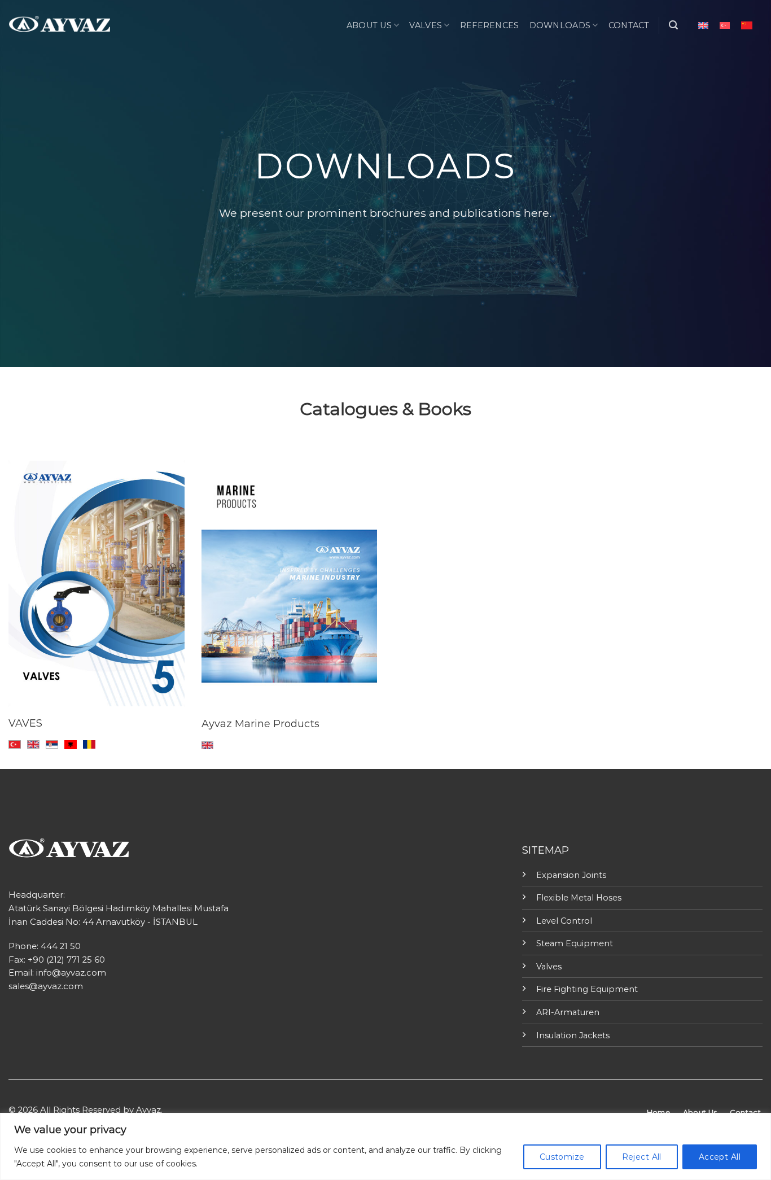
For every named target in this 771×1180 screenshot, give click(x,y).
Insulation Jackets (573, 1035)
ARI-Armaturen (567, 1012)
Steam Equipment (574, 943)
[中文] (746, 25)
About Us (369, 25)
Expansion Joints (571, 875)
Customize (562, 1157)
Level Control (564, 921)
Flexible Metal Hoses (578, 898)
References (489, 25)
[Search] (673, 25)
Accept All (720, 1157)
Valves (425, 25)
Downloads (560, 25)
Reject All (642, 1157)
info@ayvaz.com (71, 973)
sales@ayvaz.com (45, 986)
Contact (629, 25)
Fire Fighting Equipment (587, 989)
